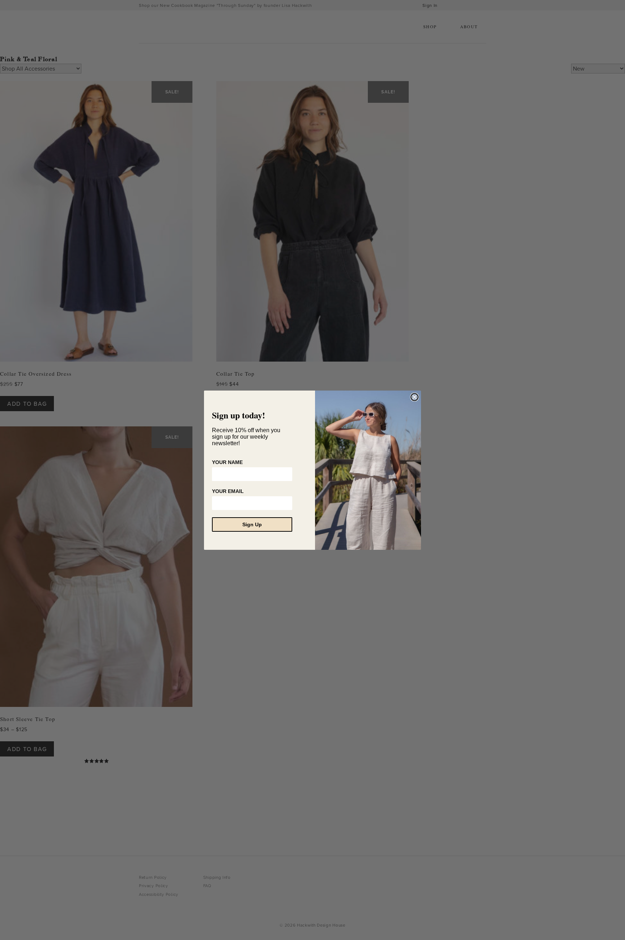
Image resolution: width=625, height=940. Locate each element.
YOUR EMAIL (228, 491)
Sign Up (252, 524)
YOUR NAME (227, 462)
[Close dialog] (414, 397)
